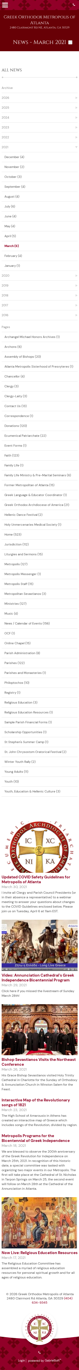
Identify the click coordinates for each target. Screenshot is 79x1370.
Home (12, 535)
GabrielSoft (53, 1360)
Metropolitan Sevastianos (25, 594)
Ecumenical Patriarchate (25, 436)
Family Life (13, 465)
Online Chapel (17, 643)
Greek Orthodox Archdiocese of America (36, 505)
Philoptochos (16, 683)
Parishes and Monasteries (25, 673)
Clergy (11, 386)
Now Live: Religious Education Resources (40, 1252)
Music (11, 614)
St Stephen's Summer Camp (26, 742)
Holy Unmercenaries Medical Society (32, 525)
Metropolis (16, 564)
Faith (11, 456)
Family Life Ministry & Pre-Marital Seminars (37, 475)
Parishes (14, 663)
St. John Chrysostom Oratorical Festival (35, 752)
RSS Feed (70, 42)
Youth (11, 782)
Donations (15, 426)
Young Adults (16, 772)
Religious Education (20, 703)
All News (12, 70)
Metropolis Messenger (22, 574)
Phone (74, 4)
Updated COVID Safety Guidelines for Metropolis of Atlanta (36, 879)
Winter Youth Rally (20, 762)
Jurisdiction (16, 544)
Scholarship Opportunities (25, 732)
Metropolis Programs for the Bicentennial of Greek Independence (36, 1138)
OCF (9, 633)
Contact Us (15, 406)
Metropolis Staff (18, 584)
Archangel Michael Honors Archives (32, 337)
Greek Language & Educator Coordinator (35, 495)
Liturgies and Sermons (23, 554)
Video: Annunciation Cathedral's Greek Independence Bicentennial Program (38, 978)
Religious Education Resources (28, 712)
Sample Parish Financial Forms (28, 722)
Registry (12, 693)
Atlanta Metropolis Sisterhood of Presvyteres (38, 367)
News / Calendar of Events (27, 623)
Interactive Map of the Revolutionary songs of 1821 (36, 1102)
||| (5, 5)
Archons (13, 347)
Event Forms (15, 446)
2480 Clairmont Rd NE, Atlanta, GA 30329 (39, 27)
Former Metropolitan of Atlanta (29, 485)
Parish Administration (22, 653)
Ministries (15, 604)
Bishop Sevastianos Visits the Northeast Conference (39, 1062)
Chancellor (14, 376)
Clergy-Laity (15, 396)
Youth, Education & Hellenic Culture (32, 791)
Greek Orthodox (39, 20)
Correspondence (18, 416)
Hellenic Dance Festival (23, 515)
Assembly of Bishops (22, 357)
